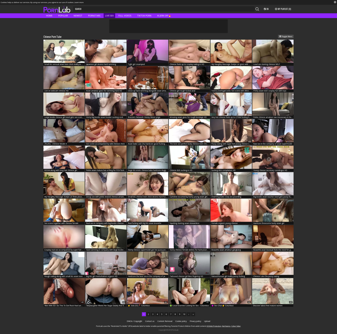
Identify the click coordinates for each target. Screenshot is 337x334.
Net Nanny (226, 326)
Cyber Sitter (236, 326)
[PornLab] (56, 9)
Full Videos (124, 15)
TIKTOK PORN (144, 15)
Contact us (149, 321)
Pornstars (94, 15)
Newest (78, 15)
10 (184, 314)
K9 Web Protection (214, 326)
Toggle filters (286, 36)
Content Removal (164, 321)
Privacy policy (195, 321)
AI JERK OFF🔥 (164, 15)
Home (49, 15)
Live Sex (109, 15)
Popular (63, 15)
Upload (207, 321)
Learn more (79, 2)
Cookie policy (181, 321)
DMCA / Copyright (134, 321)
